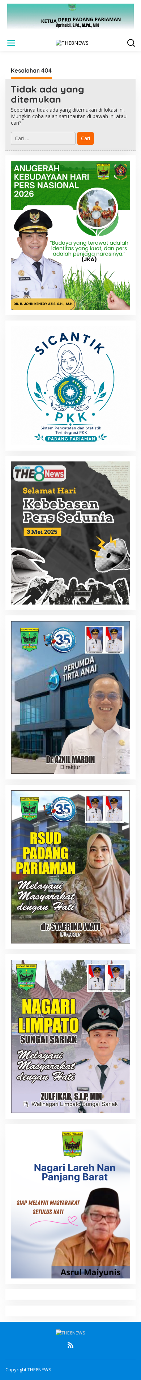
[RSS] (70, 1345)
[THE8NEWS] (72, 42)
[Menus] (11, 43)
